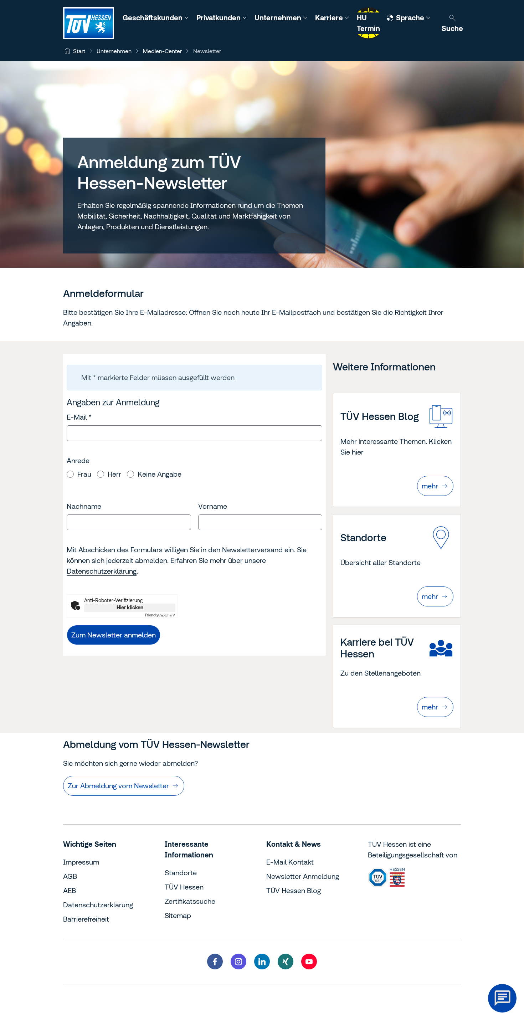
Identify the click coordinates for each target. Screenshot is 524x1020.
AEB (69, 890)
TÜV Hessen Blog (293, 890)
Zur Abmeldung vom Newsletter (118, 785)
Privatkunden (219, 18)
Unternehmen (279, 18)
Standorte (181, 872)
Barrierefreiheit (86, 919)
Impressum (81, 862)
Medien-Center (162, 51)
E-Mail (79, 417)
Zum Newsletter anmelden (113, 635)
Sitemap (178, 915)
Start (79, 51)
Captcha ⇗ (160, 615)
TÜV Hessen (184, 887)
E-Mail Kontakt (290, 862)
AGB (70, 876)
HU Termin (368, 23)
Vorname (212, 506)
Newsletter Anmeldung (302, 876)
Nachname (84, 506)
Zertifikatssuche (190, 901)
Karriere (330, 18)
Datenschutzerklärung (102, 571)
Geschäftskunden (153, 18)
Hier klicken (130, 607)
